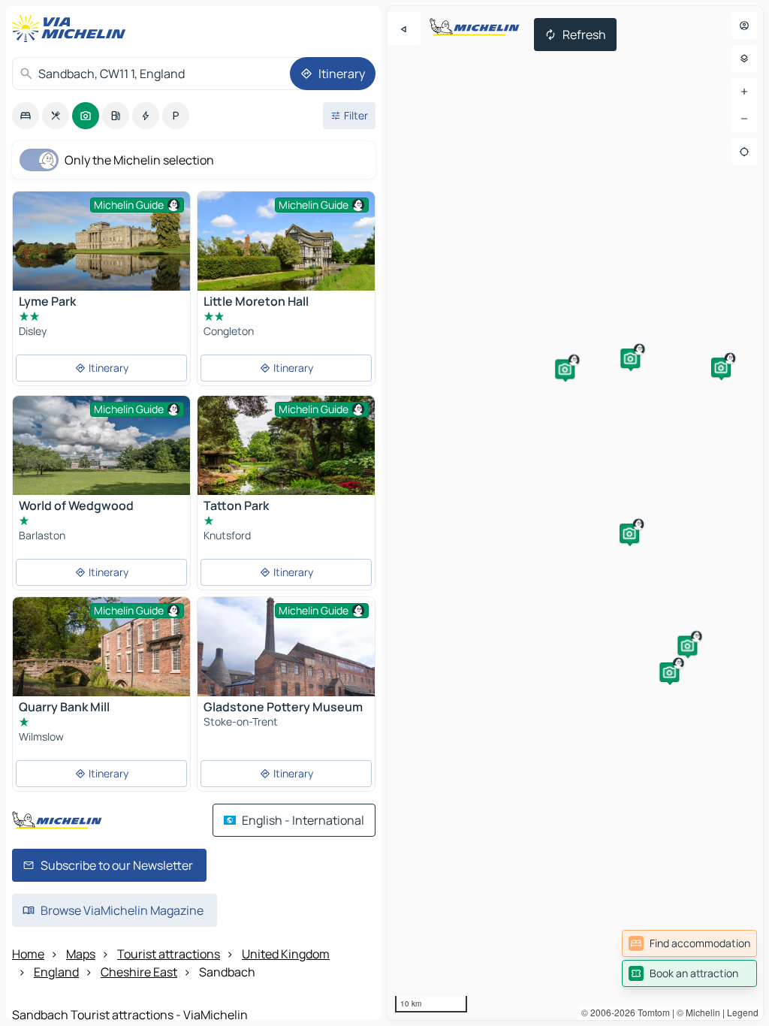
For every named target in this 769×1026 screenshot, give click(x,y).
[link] (689, 943)
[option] (25, 115)
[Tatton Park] (286, 455)
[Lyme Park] (101, 250)
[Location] (744, 151)
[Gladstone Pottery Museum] (286, 656)
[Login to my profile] (744, 25)
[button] (721, 367)
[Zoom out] (744, 118)
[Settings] (744, 58)
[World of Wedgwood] (101, 455)
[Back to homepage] (72, 28)
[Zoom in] (744, 91)
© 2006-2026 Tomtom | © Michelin (650, 1012)
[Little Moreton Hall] (286, 250)
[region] (575, 513)
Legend (742, 1012)
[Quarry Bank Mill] (101, 657)
